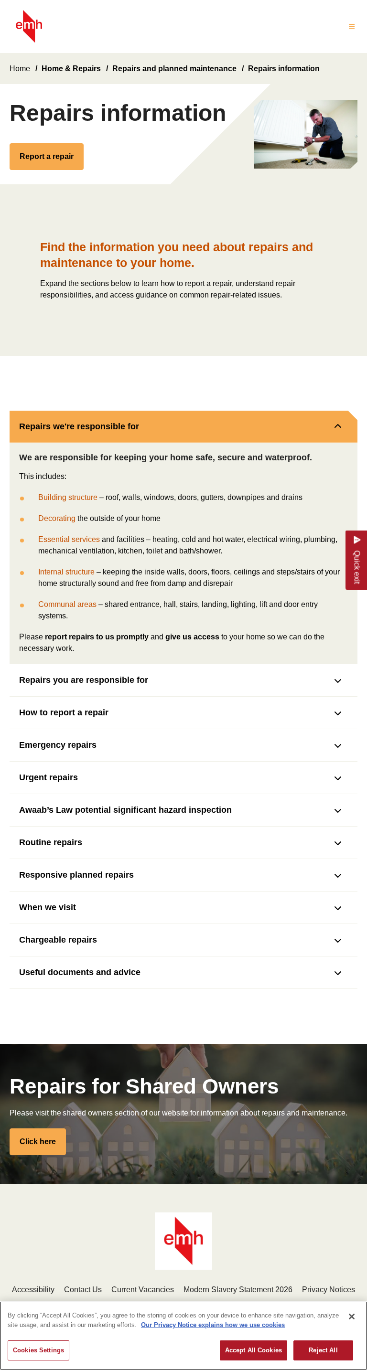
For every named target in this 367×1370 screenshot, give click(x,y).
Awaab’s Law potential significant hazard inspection (125, 810)
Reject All (323, 1350)
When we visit (47, 907)
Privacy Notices (328, 1289)
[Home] (29, 26)
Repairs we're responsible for (79, 426)
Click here (38, 1141)
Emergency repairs (58, 745)
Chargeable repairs (58, 940)
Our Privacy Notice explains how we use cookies (213, 1324)
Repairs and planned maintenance (174, 68)
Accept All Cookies (253, 1350)
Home (20, 68)
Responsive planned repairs (76, 875)
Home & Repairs (71, 68)
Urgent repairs (48, 777)
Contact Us (83, 1289)
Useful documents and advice (79, 972)
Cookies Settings (38, 1350)
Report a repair (47, 156)
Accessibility (33, 1289)
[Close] (351, 1316)
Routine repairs (50, 842)
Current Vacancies (142, 1289)
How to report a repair (63, 712)
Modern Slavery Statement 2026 (238, 1289)
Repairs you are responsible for (83, 680)
